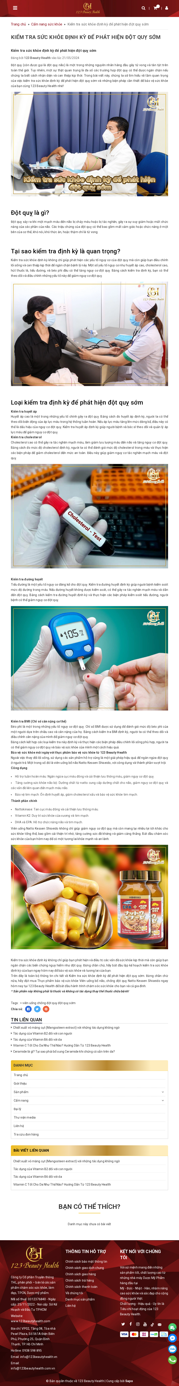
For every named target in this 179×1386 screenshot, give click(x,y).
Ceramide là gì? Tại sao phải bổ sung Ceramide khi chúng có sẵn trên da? (64, 1051)
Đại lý (17, 1109)
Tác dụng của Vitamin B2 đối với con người (42, 1033)
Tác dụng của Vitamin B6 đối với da (37, 1039)
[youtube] (145, 1323)
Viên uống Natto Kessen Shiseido (35, 828)
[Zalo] (172, 1349)
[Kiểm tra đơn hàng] (172, 1327)
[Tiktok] (152, 1323)
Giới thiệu (20, 1083)
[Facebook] (172, 1338)
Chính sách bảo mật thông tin (86, 1261)
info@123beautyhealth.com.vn (33, 1368)
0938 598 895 (32, 1350)
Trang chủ (21, 1075)
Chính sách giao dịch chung (84, 1268)
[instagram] (138, 1323)
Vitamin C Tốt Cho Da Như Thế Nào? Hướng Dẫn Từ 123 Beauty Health (62, 1045)
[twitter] (123, 1323)
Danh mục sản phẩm (80, 1299)
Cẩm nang (21, 1100)
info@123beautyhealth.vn (38, 1357)
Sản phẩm (21, 1092)
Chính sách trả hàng (79, 1280)
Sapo (129, 1381)
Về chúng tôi (74, 1293)
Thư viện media (25, 1117)
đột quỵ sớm (67, 1003)
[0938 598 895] (172, 1360)
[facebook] (130, 1323)
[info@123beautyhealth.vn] (159, 1323)
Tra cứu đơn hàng (26, 1134)
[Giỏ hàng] (155, 8)
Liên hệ (19, 1126)
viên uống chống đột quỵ (39, 1003)
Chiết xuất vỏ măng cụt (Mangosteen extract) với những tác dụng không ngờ (66, 1027)
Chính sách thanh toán (81, 1287)
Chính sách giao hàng (80, 1274)
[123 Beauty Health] (88, 8)
